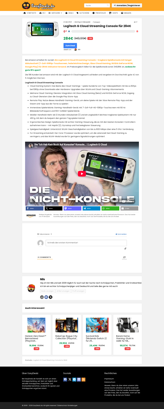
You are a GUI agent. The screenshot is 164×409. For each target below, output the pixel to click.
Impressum (109, 379)
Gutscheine (84, 13)
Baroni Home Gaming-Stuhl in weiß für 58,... (125, 338)
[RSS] (83, 379)
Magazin (127, 13)
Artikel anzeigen (63, 291)
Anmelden (122, 234)
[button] (34, 208)
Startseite (31, 13)
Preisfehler (100, 13)
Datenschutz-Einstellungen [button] (67, 405)
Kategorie (55, 13)
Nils (78, 49)
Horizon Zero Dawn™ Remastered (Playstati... (35, 338)
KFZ (43, 13)
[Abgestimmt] (69, 31)
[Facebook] (65, 379)
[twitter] (70, 379)
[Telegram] (74, 379)
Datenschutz (109, 382)
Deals (70, 13)
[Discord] (79, 379)
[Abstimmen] (137, 31)
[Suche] (108, 5)
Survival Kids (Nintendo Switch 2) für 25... (96, 338)
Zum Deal (70, 45)
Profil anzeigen (78, 291)
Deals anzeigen (47, 291)
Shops (115, 13)
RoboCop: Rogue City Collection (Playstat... (66, 337)
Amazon (97, 22)
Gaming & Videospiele (82, 22)
